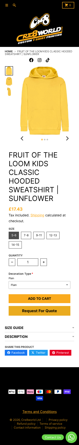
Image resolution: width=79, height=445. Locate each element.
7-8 (26, 235)
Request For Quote (39, 311)
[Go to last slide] (22, 138)
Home (9, 51)
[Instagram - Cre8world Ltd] (39, 60)
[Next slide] (67, 138)
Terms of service (51, 424)
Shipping (37, 215)
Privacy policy (58, 420)
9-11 (39, 235)
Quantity (16, 255)
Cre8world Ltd (31, 420)
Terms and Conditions (39, 412)
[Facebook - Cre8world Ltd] (31, 60)
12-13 (53, 235)
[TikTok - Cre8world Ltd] (47, 60)
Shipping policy (55, 427)
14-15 (15, 245)
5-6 (14, 235)
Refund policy (26, 424)
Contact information (27, 427)
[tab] (42, 139)
